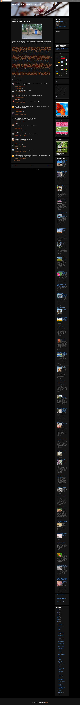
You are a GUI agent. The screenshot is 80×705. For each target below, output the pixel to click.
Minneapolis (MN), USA (35, 60)
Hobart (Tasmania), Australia (25, 57)
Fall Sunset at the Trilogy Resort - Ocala (64, 319)
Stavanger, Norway (20, 64)
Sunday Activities (61, 681)
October (60, 690)
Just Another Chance (60, 673)
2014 (58, 610)
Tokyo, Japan (28, 51)
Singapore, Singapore (32, 49)
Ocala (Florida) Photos (62, 317)
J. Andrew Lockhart (18, 111)
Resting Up (64, 186)
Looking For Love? (60, 651)
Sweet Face (64, 309)
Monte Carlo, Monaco (25, 63)
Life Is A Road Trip (61, 542)
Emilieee (16, 99)
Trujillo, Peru (23, 71)
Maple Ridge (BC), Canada (24, 52)
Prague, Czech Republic (26, 73)
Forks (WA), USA (34, 57)
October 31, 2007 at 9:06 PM (20, 102)
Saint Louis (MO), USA (36, 67)
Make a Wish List (61, 644)
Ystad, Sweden (40, 73)
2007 (58, 622)
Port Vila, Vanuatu (20, 56)
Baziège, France (38, 74)
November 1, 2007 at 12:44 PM (20, 140)
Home (32, 166)
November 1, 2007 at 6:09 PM (20, 146)
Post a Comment (17, 160)
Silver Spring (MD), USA (36, 65)
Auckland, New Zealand (24, 68)
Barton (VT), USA (48, 57)
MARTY (58, 552)
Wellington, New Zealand (16, 73)
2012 (58, 614)
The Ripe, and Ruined (61, 286)
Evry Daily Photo (60, 255)
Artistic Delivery (61, 679)
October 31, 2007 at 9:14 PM (20, 109)
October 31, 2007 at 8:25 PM (20, 86)
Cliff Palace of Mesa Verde (62, 496)
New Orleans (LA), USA (37, 56)
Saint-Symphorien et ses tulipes (64, 396)
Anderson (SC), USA (39, 72)
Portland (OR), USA (18, 48)
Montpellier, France (27, 67)
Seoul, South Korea (15, 74)
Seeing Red (60, 657)
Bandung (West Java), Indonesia (41, 54)
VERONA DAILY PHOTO (62, 533)
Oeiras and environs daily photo (61, 451)
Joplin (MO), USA (24, 58)
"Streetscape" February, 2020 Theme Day (64, 295)
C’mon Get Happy (60, 543)
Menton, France (17, 63)
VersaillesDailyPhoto (61, 394)
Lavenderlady (17, 94)
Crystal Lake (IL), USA (41, 52)
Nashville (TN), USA (42, 55)
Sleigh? (59, 629)
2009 (58, 619)
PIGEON (63, 172)
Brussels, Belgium (31, 72)
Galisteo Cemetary (60, 685)
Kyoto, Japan (22, 51)
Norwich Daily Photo (18, 128)
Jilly (15, 132)
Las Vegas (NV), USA (16, 69)
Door (59, 630)
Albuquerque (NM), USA (33, 55)
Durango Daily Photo (61, 495)
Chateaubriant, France (19, 60)
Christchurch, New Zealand (25, 59)
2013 (58, 612)
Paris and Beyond (61, 366)
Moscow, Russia (43, 50)
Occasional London (61, 594)
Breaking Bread (61, 643)
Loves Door (60, 652)
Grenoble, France (35, 64)
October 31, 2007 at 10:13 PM (20, 114)
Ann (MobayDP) (18, 88)
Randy (61, 21)
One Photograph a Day (62, 160)
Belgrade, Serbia (37, 66)
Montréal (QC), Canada (42, 63)
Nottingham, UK (47, 68)
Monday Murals (64, 566)
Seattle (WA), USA (19, 50)
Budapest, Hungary (47, 72)
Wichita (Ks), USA (41, 57)
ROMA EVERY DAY (61, 507)
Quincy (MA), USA (39, 58)
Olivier (16, 116)
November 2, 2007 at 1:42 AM (20, 151)
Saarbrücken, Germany (28, 56)
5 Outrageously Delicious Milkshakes (64, 424)
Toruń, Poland (32, 59)
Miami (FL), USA (47, 73)
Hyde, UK (18, 55)
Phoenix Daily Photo (61, 198)
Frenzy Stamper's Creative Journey (60, 326)
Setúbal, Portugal (46, 58)
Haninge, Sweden (17, 71)
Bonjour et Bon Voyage (62, 437)
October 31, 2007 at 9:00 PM (20, 97)
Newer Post (14, 166)
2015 (58, 609)
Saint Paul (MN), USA (36, 51)
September (60, 692)
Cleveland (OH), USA (23, 47)
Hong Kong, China (23, 74)
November (60, 626)
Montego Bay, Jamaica (19, 67)
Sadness (59, 627)
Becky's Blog (60, 422)
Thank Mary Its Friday (61, 669)
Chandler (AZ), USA (31, 58)
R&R (15, 148)
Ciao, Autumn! (64, 508)
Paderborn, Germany (33, 63)
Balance (59, 659)
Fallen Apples (60, 671)
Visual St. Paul (60, 293)
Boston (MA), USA (15, 47)
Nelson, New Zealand (30, 54)
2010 (58, 617)
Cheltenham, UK (41, 64)
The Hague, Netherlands (35, 50)
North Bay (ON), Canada (40, 59)
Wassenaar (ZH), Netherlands (42, 49)
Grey (63, 452)
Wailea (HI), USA (43, 67)
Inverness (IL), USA (15, 59)
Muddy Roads (60, 635)
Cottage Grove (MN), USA (21, 54)
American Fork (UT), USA (40, 69)
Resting (59, 666)
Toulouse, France (27, 50)
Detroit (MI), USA (33, 52)
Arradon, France (40, 48)
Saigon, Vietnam (34, 73)
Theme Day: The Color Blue (61, 688)
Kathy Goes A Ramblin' (62, 408)
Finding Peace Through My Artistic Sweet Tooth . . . (62, 579)
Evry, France (31, 68)
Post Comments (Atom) (34, 169)
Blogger (46, 702)
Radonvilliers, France (24, 55)
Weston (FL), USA (44, 65)
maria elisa (17, 137)
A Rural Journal (60, 601)
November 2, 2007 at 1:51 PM (20, 158)
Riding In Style (61, 646)
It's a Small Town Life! (61, 228)
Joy (15, 123)
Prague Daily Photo (61, 242)
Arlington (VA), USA (40, 47)
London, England (27, 60)
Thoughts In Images (61, 487)
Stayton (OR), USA (15, 52)
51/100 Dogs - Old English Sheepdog (64, 410)
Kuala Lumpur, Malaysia (44, 51)
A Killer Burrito (61, 648)
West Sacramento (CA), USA (26, 65)
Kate (15, 82)
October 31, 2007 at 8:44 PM (20, 91)
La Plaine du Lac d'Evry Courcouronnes (64, 258)
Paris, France (43, 66)
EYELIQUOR (59, 475)
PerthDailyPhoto (60, 271)
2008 (58, 621)
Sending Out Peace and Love (60, 676)
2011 (58, 616)
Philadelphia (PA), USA (32, 47)
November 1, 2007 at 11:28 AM (20, 135)
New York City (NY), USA (38, 68)
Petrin (63, 243)
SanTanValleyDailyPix (61, 598)
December (60, 624)
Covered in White (61, 637)
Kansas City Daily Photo (62, 565)
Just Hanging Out (61, 682)
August (59, 693)
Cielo (59, 656)
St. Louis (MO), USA (16, 58)
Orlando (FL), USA (27, 64)
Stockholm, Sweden (23, 49)
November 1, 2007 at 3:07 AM (20, 121)
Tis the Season (61, 641)
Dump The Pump (61, 654)
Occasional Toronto (61, 185)
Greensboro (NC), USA (46, 74)
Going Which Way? (60, 662)
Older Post (49, 166)
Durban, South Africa (23, 72)
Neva (16, 143)
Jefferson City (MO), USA (18, 66)
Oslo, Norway (23, 69)
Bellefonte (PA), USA (46, 56)
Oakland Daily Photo (61, 352)
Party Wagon (64, 199)
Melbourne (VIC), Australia (37, 71)
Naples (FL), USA (43, 60)
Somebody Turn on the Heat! (61, 633)
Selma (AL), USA (33, 48)
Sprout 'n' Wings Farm (61, 459)
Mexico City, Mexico (16, 65)
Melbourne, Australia (15, 57)
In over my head (60, 338)
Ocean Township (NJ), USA (29, 66)
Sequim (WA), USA (26, 48)
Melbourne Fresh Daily (62, 171)
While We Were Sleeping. (61, 639)
